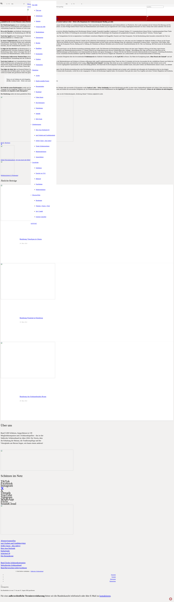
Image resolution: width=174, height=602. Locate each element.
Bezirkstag (7, 142)
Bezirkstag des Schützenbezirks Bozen (33, 397)
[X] (57, 19)
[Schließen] (147, 16)
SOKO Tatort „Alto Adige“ (11, 546)
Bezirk (2, 142)
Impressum (113, 579)
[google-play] (37, 470)
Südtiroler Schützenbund (37, 571)
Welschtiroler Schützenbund (11, 565)
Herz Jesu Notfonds (8, 548)
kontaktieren (105, 596)
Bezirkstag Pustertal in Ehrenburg (31, 318)
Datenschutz (113, 581)
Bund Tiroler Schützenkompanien (13, 563)
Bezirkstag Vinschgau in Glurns (31, 239)
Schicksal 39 (5, 553)
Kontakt (114, 577)
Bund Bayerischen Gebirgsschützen (14, 568)
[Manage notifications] (170, 598)
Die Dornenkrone (7, 556)
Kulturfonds (5, 551)
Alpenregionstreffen (8, 541)
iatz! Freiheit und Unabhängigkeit (13, 543)
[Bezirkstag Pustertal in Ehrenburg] (28, 299)
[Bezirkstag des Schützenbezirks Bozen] (28, 377)
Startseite (113, 574)
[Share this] (1, 144)
